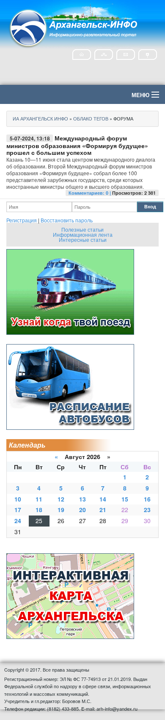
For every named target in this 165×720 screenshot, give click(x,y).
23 (147, 509)
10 (17, 499)
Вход (150, 206)
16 (147, 499)
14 (102, 499)
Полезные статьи (82, 229)
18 (39, 509)
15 (124, 499)
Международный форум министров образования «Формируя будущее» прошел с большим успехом (77, 145)
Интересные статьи (83, 239)
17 (17, 509)
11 (39, 499)
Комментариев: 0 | (90, 193)
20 (82, 509)
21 (102, 509)
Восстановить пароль (67, 220)
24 (17, 520)
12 (61, 499)
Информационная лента (83, 234)
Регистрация (21, 220)
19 (61, 509)
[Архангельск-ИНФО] (74, 27)
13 (82, 499)
